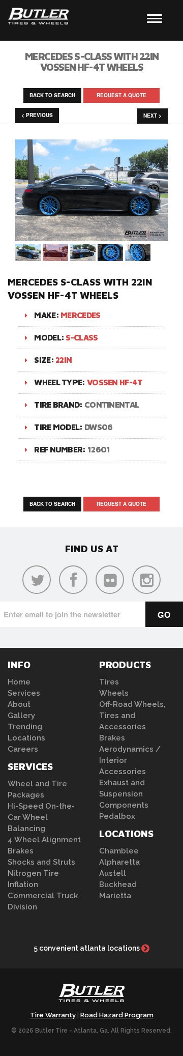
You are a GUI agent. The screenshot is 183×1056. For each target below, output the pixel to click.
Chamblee (119, 850)
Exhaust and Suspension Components (123, 794)
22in (63, 359)
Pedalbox (117, 816)
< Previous (37, 115)
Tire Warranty (53, 1015)
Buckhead (118, 884)
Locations (26, 738)
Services (24, 693)
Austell (112, 873)
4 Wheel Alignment (44, 839)
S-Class (82, 337)
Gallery (21, 715)
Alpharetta (119, 862)
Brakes (21, 850)
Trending (25, 726)
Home (19, 682)
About (19, 704)
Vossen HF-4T (115, 382)
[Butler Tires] (91, 996)
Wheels (114, 693)
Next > (152, 115)
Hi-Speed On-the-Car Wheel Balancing (41, 817)
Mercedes (80, 315)
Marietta (115, 895)
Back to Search (52, 95)
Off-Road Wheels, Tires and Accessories (132, 715)
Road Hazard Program (117, 1015)
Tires (109, 682)
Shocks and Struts (41, 862)
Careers (23, 749)
